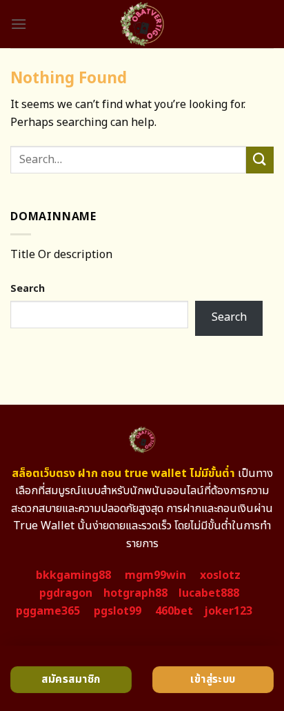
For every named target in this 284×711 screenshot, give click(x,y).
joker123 (228, 611)
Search (27, 289)
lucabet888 (209, 593)
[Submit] (260, 160)
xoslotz (220, 575)
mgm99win (155, 575)
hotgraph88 (135, 593)
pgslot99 (117, 611)
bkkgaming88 (73, 575)
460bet (174, 611)
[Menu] (18, 24)
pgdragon (65, 593)
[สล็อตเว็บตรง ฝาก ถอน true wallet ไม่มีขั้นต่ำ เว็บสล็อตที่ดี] (142, 24)
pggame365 (48, 611)
